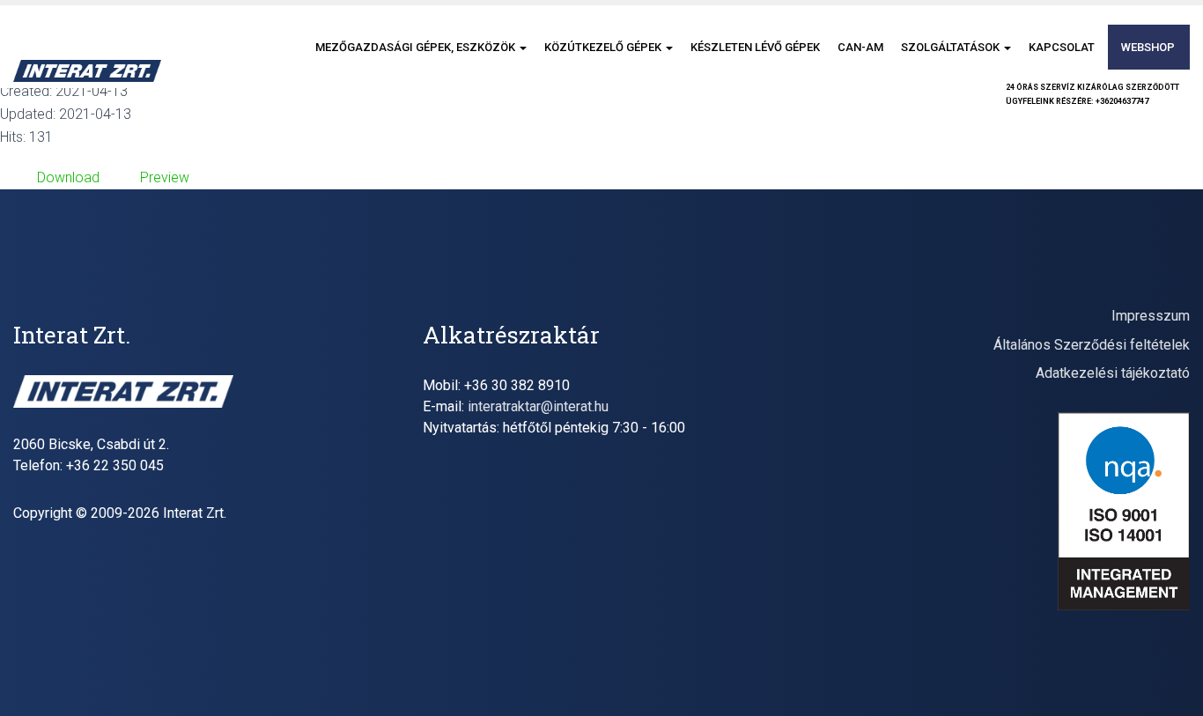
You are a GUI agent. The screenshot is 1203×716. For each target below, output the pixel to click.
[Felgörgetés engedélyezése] (1168, 681)
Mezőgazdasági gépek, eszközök (416, 47)
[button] (522, 47)
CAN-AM (860, 47)
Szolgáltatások (951, 47)
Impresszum (1150, 315)
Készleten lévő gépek (755, 47)
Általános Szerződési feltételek (1091, 344)
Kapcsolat (1062, 47)
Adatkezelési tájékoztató (1113, 373)
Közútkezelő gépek (604, 47)
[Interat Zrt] (87, 71)
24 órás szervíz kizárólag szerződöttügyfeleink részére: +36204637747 (1092, 94)
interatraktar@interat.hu (538, 406)
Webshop (1148, 47)
